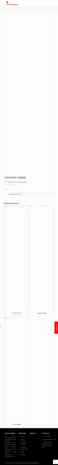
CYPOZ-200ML (16, 424)
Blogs (22, 452)
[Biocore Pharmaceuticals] (12, 3)
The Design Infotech (34, 463)
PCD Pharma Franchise (24, 443)
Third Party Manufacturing (24, 448)
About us (23, 440)
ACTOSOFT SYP (16, 313)
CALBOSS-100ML (41, 313)
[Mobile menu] (51, 3)
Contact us (23, 454)
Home (22, 437)
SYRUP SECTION (13, 184)
